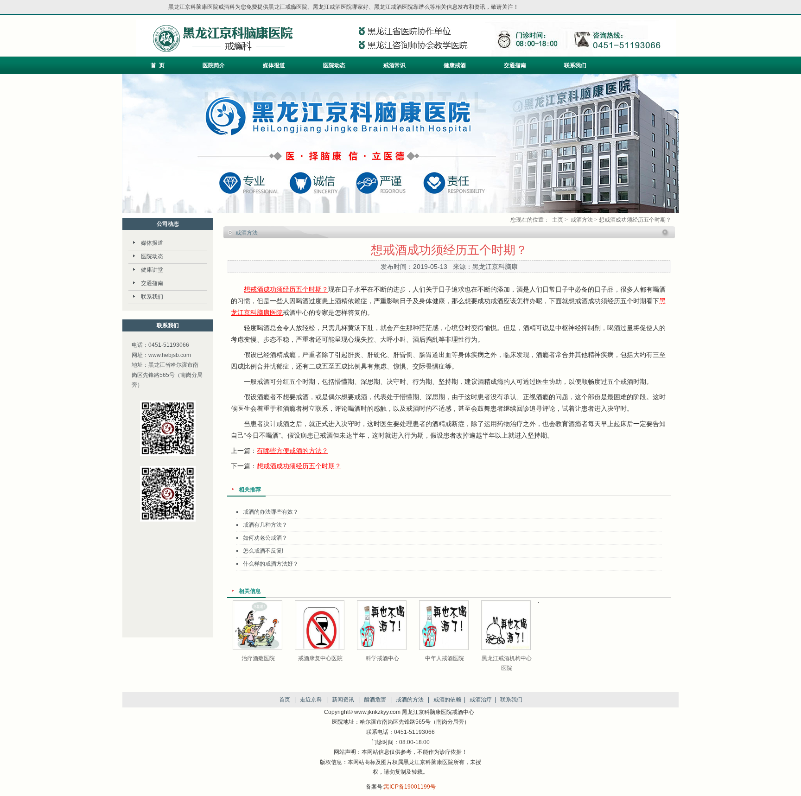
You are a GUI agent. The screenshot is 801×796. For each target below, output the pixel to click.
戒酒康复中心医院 (320, 658)
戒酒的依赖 (447, 699)
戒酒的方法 (410, 699)
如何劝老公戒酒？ (265, 538)
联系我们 (575, 65)
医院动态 (334, 65)
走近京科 (311, 699)
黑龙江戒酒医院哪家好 (341, 7)
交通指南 (515, 65)
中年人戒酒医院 (444, 658)
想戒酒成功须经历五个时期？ (286, 289)
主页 (557, 220)
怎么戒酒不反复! (263, 551)
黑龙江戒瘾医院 (287, 7)
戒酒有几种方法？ (265, 525)
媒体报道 (274, 65)
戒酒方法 (582, 220)
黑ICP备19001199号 (410, 786)
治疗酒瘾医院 (258, 658)
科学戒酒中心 (382, 658)
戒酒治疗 (481, 699)
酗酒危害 (375, 699)
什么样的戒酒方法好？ (271, 563)
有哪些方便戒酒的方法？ (292, 450)
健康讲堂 (152, 270)
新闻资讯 (343, 699)
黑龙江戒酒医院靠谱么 (402, 7)
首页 (284, 699)
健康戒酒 (455, 65)
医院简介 (214, 65)
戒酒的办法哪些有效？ (271, 512)
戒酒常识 (394, 65)
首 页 (158, 65)
